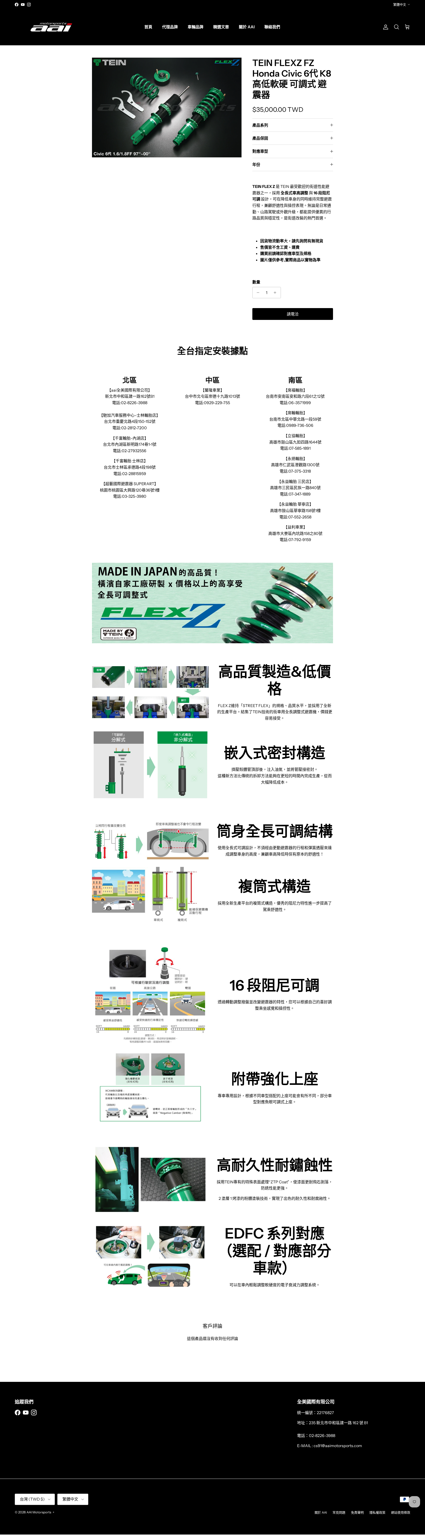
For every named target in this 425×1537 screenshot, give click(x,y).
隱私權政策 (377, 1512)
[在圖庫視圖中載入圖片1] (167, 107)
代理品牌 (170, 27)
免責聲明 (357, 1512)
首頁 (148, 27)
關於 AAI (247, 27)
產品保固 (260, 138)
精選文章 (221, 27)
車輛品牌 (195, 27)
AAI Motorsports (39, 1512)
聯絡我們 (272, 27)
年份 (256, 164)
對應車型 (260, 151)
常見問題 (339, 1512)
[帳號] (385, 27)
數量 (256, 282)
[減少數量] (257, 292)
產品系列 (260, 125)
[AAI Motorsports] (52, 27)
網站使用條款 (400, 1512)
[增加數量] (276, 292)
